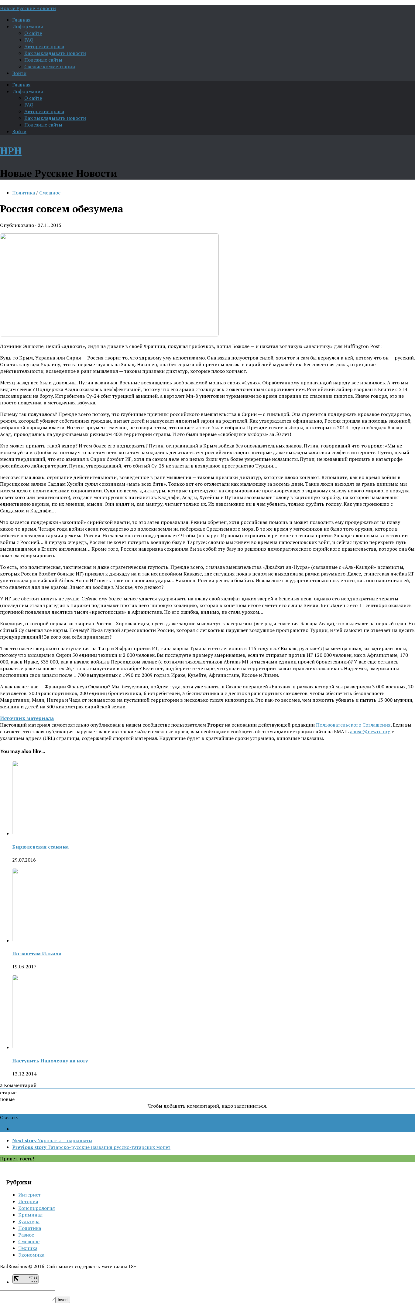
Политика (23, 192)
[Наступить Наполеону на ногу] (91, 1047)
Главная (21, 19)
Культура (28, 1221)
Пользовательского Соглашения (353, 724)
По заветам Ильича (36, 953)
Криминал (30, 1214)
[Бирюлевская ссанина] (91, 833)
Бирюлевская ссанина (40, 846)
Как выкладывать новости (55, 53)
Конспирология (36, 1208)
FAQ (28, 39)
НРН (11, 150)
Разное (26, 1234)
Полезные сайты (43, 59)
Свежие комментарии (49, 66)
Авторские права (44, 46)
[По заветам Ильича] (91, 940)
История (28, 1201)
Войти (19, 73)
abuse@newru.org (370, 731)
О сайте (33, 33)
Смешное (49, 192)
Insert (63, 1300)
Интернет (29, 1194)
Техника (27, 1248)
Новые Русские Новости (28, 8)
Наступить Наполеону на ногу (50, 1060)
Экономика (31, 1254)
